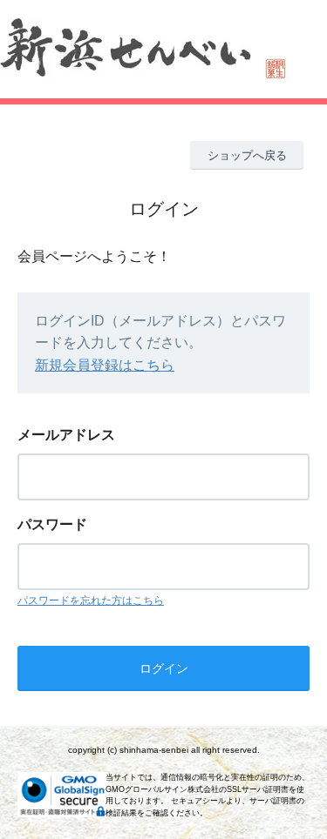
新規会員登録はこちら (104, 365)
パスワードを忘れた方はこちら (90, 600)
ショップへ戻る (247, 155)
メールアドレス (66, 434)
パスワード (52, 524)
